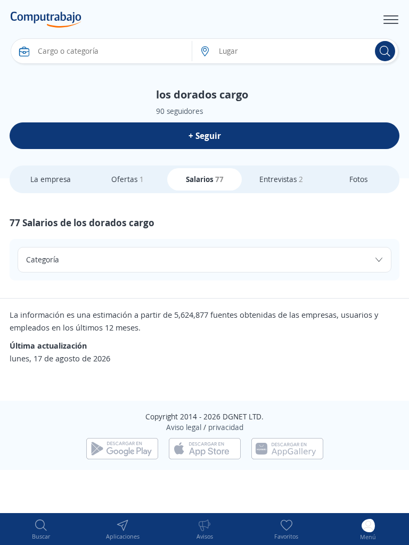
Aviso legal (183, 427)
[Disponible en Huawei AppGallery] (287, 447)
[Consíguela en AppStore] (205, 447)
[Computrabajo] (46, 20)
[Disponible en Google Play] (122, 447)
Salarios (205, 179)
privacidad (225, 427)
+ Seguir (205, 136)
